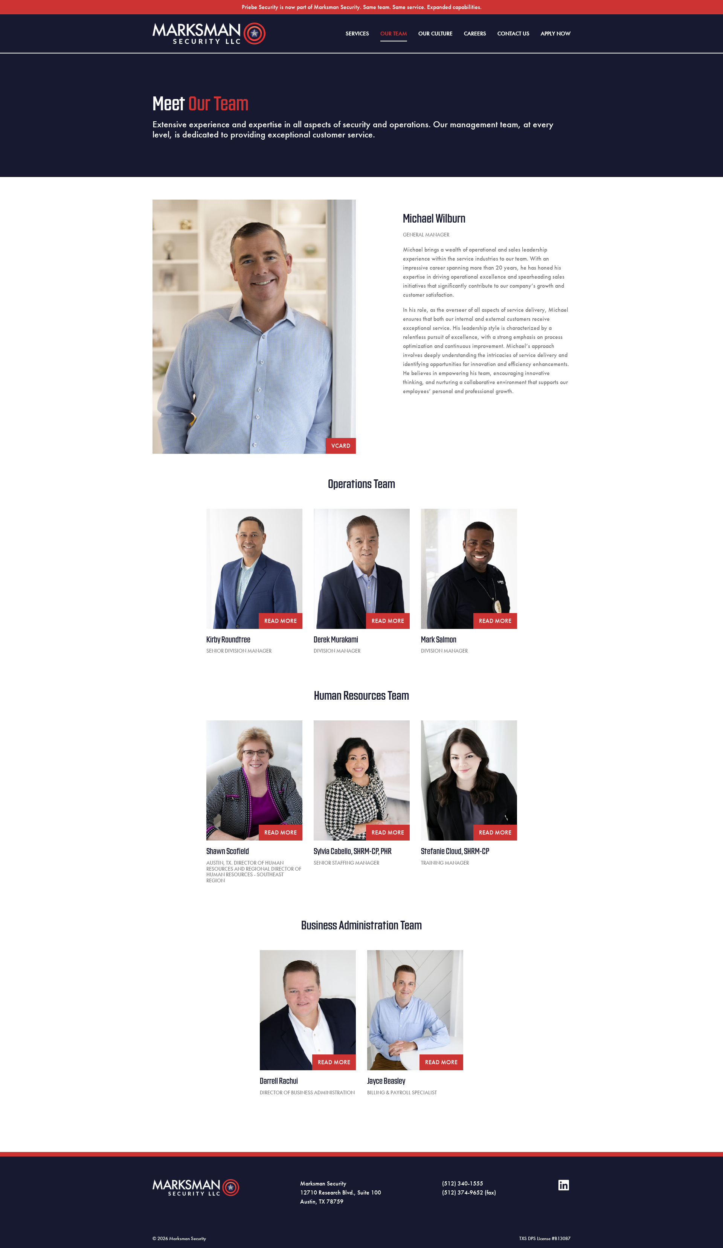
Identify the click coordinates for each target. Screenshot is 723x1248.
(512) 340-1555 (462, 1183)
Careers (475, 33)
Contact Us (513, 33)
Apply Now (555, 33)
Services (357, 33)
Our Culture (435, 33)
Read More (280, 621)
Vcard (340, 446)
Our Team (393, 33)
